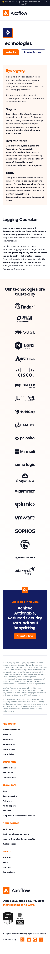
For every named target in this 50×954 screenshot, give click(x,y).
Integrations (9, 750)
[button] (44, 13)
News (5, 862)
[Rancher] (25, 385)
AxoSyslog (8, 829)
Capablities (8, 754)
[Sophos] (25, 531)
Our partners (9, 872)
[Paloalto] (25, 438)
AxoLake (7, 735)
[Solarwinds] (25, 570)
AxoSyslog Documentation (16, 834)
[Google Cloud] (25, 478)
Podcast (7, 811)
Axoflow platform (11, 730)
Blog (5, 791)
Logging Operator (33, 52)
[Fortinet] (25, 491)
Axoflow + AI (9, 745)
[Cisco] (25, 372)
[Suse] (25, 332)
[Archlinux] (25, 358)
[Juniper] (25, 398)
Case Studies (9, 778)
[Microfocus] (25, 319)
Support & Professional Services (19, 816)
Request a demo (25, 636)
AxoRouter (8, 740)
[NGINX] (25, 345)
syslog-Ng (11, 52)
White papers (9, 806)
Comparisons (9, 768)
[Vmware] (25, 517)
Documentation (10, 796)
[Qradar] (25, 305)
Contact (7, 867)
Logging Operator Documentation (19, 839)
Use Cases (8, 773)
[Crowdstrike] (25, 557)
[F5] (25, 544)
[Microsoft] (25, 451)
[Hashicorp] (25, 411)
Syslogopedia (9, 844)
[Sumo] (25, 464)
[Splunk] (25, 504)
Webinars (7, 801)
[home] (22, 13)
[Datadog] (25, 425)
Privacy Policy (9, 939)
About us (7, 858)
